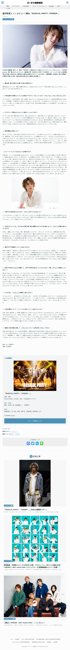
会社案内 (55, 642)
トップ (11, 639)
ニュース (7, 561)
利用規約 (17, 639)
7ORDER (17, 434)
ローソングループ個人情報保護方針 (21, 642)
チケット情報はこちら (35, 421)
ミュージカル (15, 6)
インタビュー (6, 19)
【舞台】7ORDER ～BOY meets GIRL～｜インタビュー (24, 623)
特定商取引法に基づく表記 (38, 642)
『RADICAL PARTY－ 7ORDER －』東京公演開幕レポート (25, 510)
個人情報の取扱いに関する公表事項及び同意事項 (48, 639)
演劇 (7, 6)
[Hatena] (37, 443)
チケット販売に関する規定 (27, 639)
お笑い (59, 6)
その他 (8, 8)
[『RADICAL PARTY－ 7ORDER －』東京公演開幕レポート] (35, 483)
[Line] (41, 443)
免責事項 (49, 642)
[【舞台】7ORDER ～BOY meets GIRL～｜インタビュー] (35, 596)
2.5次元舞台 (26, 6)
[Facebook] (28, 443)
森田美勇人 (11, 434)
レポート (7, 505)
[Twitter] (32, 443)
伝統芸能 (51, 6)
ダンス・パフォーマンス (39, 6)
